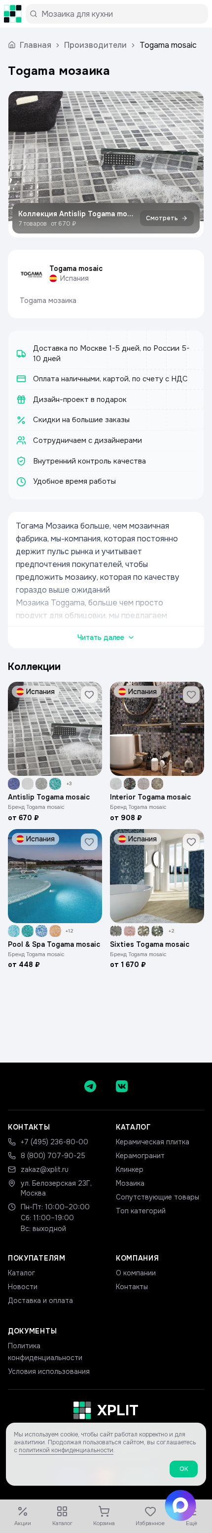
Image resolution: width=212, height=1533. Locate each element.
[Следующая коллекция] (188, 164)
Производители (95, 45)
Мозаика (130, 1183)
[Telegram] (90, 1086)
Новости (22, 1286)
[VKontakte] (122, 1086)
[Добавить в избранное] (89, 694)
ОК (183, 1469)
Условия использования (49, 1371)
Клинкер (129, 1169)
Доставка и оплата (40, 1300)
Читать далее (100, 637)
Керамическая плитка (152, 1141)
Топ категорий (141, 1210)
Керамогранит (140, 1155)
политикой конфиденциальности (66, 1450)
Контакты (132, 1286)
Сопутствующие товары (157, 1197)
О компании (136, 1272)
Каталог (21, 1272)
